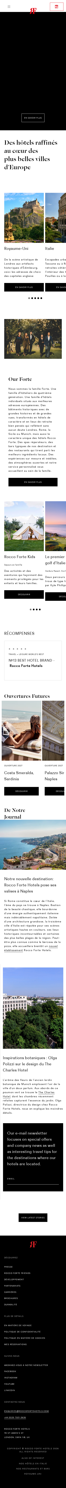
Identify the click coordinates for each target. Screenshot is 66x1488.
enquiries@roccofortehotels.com (26, 1411)
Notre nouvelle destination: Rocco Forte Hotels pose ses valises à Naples (30, 885)
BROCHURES (11, 1298)
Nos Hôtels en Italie (33, 1463)
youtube (9, 1384)
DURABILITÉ (10, 1304)
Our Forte (20, 378)
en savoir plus (33, 118)
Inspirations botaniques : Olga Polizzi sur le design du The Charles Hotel (30, 1063)
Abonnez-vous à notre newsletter (26, 1365)
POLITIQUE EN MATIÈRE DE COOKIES (24, 1338)
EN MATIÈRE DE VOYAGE (18, 1325)
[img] (33, 845)
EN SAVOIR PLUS (24, 287)
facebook (10, 1371)
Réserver (56, 7)
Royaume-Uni (33, 1474)
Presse (8, 1267)
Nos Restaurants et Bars (33, 1469)
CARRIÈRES (10, 1292)
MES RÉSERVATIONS (15, 1344)
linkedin (9, 1390)
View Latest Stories (33, 1217)
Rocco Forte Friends (17, 1273)
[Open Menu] (9, 7)
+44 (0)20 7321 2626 (15, 1417)
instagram (11, 1377)
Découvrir (21, 791)
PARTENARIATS (12, 1286)
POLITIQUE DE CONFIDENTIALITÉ (22, 1332)
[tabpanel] (24, 242)
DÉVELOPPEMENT (14, 1279)
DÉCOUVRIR (24, 594)
